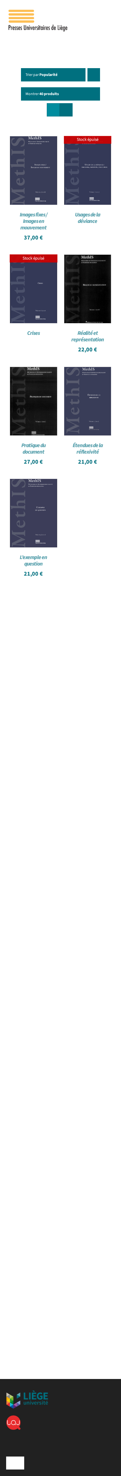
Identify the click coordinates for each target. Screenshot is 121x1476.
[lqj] (13, 1417)
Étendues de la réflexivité (88, 449)
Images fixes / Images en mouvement (33, 221)
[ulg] (27, 1393)
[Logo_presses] (38, 12)
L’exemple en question (33, 561)
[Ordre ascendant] (93, 74)
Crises (33, 333)
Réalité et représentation (87, 336)
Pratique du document (33, 449)
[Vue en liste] (66, 110)
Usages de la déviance (87, 218)
